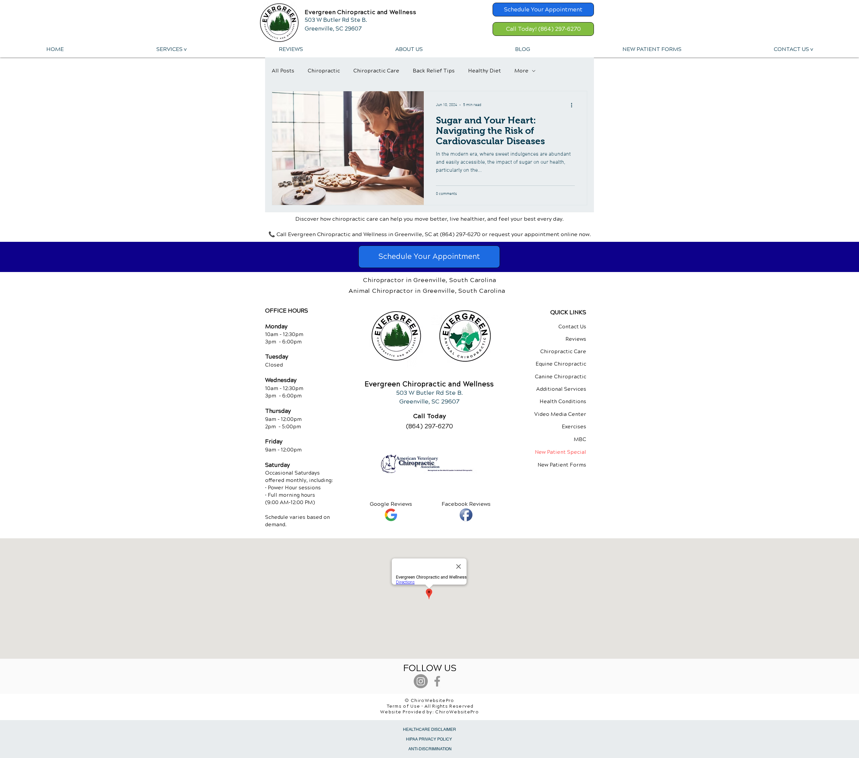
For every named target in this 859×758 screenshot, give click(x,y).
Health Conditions (563, 401)
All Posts (283, 71)
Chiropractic (324, 71)
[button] (171, 49)
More (521, 71)
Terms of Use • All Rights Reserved (430, 706)
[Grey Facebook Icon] (437, 681)
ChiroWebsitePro (457, 712)
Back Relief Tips (434, 71)
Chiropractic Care (376, 71)
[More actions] (574, 105)
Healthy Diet (484, 71)
